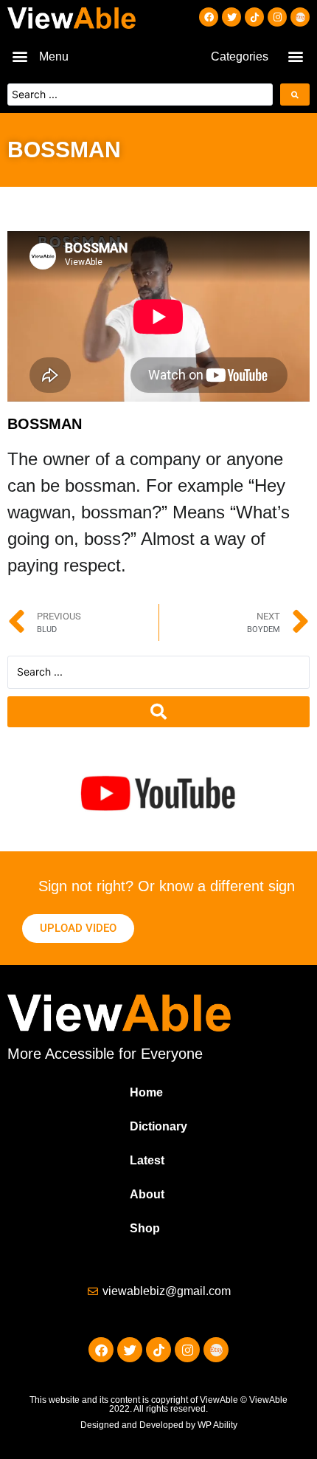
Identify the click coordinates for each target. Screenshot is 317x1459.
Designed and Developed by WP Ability (158, 1425)
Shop (145, 1228)
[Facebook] (208, 17)
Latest (147, 1160)
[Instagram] (277, 17)
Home (146, 1092)
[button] (19, 56)
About (147, 1194)
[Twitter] (231, 17)
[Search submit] (295, 94)
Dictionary (158, 1126)
